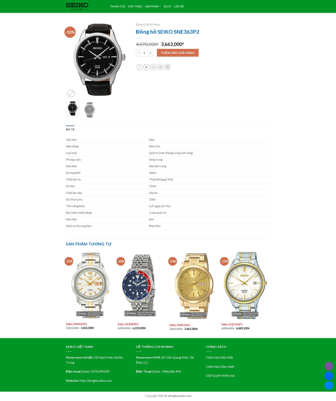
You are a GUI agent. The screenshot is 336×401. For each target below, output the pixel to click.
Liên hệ (179, 6)
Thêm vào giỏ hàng (178, 53)
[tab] (70, 129)
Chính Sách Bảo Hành (220, 366)
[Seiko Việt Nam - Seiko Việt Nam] (85, 6)
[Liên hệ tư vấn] (329, 385)
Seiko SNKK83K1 (76, 324)
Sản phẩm (152, 6)
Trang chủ (117, 6)
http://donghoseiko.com (96, 380)
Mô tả (70, 129)
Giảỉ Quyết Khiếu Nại (220, 375)
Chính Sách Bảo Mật (219, 357)
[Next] (123, 59)
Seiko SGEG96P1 (232, 324)
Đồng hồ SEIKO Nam (148, 24)
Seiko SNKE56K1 (179, 325)
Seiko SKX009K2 (128, 324)
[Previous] (72, 59)
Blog (167, 6)
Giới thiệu (135, 6)
